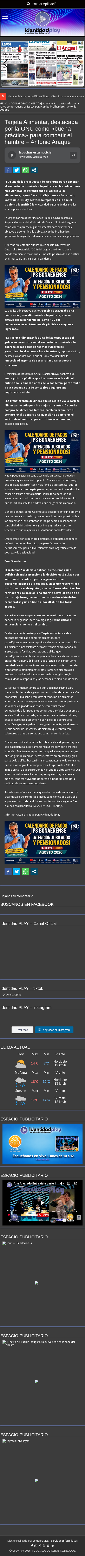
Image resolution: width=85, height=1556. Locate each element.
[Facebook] (32, 1545)
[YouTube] (44, 1545)
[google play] (52, 1545)
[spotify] (48, 1545)
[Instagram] (35, 1545)
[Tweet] (16, 170)
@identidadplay (11, 994)
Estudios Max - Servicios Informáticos (55, 1540)
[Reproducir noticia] (12, 155)
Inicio (6, 103)
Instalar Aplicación (44, 4)
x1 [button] (73, 155)
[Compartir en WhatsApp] (25, 170)
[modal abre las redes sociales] (34, 170)
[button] (79, 63)
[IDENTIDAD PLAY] (42, 23)
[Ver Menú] (5, 18)
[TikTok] (39, 1545)
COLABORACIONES (23, 103)
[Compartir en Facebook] (8, 170)
